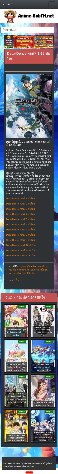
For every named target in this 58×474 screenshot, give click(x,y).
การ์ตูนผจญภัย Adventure (29, 266)
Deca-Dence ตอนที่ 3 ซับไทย (20, 209)
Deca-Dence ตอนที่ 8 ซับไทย (20, 235)
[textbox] (27, 30)
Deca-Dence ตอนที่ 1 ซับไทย (20, 198)
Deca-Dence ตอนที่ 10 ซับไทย (21, 245)
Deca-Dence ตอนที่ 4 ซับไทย (20, 214)
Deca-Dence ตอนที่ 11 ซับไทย (21, 250)
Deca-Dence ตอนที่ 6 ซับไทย (20, 224)
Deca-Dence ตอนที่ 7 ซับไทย (20, 229)
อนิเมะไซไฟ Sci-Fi (25, 273)
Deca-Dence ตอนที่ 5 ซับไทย (20, 219)
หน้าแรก (8, 4)
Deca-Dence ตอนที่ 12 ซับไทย (21, 255)
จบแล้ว (14, 279)
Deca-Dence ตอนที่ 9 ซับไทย (20, 240)
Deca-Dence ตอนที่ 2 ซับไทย (20, 203)
